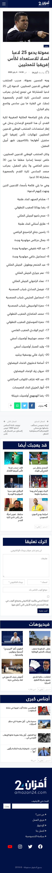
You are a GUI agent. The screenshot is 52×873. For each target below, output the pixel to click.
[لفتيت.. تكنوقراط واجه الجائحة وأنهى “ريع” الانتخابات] (44, 751)
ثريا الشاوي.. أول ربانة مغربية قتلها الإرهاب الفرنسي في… (19, 736)
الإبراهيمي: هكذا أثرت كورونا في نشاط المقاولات (21, 709)
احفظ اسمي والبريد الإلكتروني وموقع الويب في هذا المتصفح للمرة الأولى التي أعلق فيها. (27, 602)
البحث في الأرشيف (40, 801)
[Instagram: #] (20, 846)
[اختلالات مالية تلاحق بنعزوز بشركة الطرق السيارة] (39, 666)
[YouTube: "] (10, 846)
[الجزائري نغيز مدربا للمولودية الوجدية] (13, 481)
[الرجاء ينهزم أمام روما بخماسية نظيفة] (38, 481)
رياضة (46, 46)
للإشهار (40, 825)
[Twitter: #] (30, 846)
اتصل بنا (40, 830)
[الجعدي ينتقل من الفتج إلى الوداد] (38, 458)
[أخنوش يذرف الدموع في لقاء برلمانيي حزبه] (12, 666)
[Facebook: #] (40, 846)
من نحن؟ (39, 814)
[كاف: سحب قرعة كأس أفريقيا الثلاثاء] (13, 458)
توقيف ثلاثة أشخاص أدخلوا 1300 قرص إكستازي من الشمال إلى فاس (13, 429)
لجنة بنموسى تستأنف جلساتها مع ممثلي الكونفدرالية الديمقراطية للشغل (38, 429)
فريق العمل (38, 819)
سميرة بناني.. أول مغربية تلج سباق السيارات (22, 722)
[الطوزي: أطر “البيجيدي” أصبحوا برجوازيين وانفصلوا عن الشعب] (12, 638)
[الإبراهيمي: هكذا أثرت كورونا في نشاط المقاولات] (44, 710)
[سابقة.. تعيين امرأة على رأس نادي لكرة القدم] (13, 504)
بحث (7, 806)
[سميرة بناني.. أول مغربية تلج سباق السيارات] (44, 724)
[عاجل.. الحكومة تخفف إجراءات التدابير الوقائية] (39, 638)
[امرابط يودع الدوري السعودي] (38, 504)
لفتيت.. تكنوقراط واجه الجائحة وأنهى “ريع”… (21, 750)
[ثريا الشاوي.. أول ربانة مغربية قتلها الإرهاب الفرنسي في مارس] (44, 738)
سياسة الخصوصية (35, 836)
